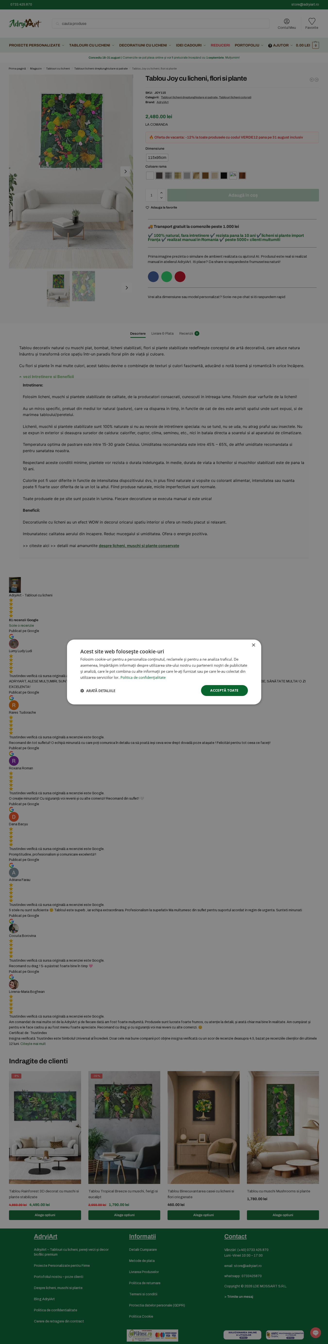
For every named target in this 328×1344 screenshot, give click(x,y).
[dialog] (164, 672)
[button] (97, 690)
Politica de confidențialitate (143, 677)
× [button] (253, 645)
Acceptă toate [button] (224, 690)
